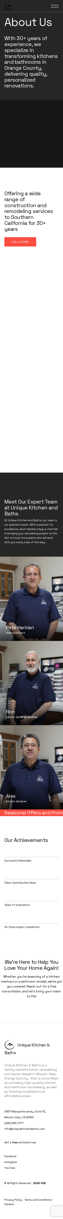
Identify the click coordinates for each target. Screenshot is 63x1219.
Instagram (10, 1162)
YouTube (9, 1167)
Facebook (10, 1156)
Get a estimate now (20, 1142)
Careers (9, 1204)
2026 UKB (39, 1183)
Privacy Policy (13, 1199)
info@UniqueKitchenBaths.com (24, 1129)
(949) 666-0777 (14, 1123)
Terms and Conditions (38, 1199)
